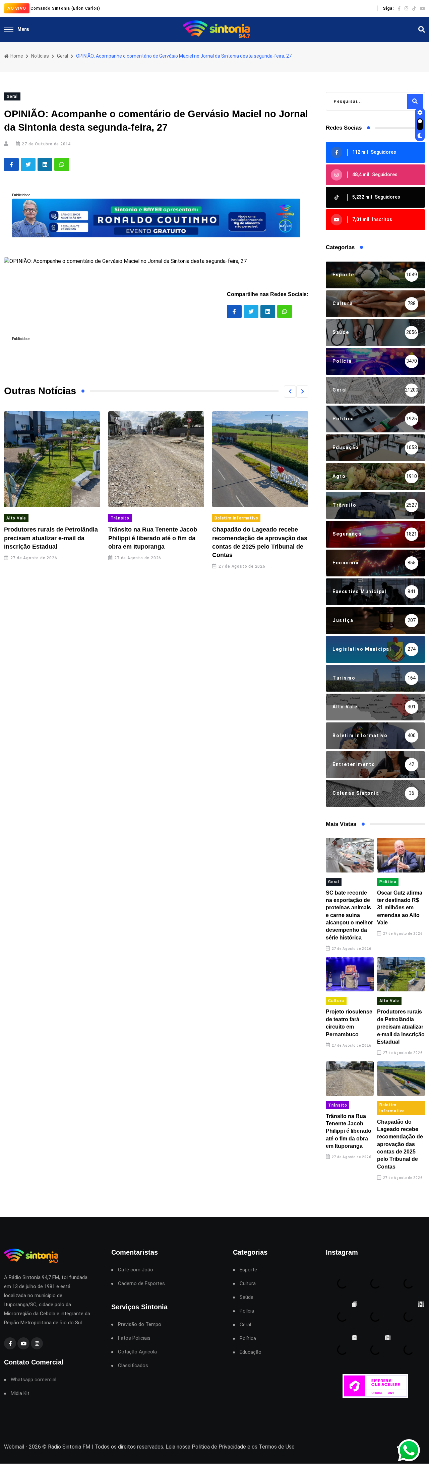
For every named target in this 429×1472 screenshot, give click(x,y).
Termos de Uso (277, 1447)
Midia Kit (20, 1393)
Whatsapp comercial (33, 1379)
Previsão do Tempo (139, 1324)
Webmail (14, 1447)
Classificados (133, 1365)
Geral (62, 56)
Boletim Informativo (236, 518)
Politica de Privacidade (219, 1447)
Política (387, 882)
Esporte (248, 1269)
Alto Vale (16, 518)
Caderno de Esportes (141, 1283)
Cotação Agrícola (137, 1351)
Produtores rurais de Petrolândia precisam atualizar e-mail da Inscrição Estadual (51, 538)
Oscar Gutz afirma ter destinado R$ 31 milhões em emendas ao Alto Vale (399, 908)
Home (16, 56)
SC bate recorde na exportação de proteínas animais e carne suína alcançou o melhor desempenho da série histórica (349, 915)
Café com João (135, 1269)
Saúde (246, 1297)
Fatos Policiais (134, 1338)
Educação (250, 1352)
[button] (290, 391)
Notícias (40, 56)
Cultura (336, 1000)
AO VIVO (16, 8)
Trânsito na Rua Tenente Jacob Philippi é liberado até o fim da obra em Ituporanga (152, 538)
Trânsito (120, 518)
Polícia (247, 1311)
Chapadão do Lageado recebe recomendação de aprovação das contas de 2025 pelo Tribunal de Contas (400, 1144)
